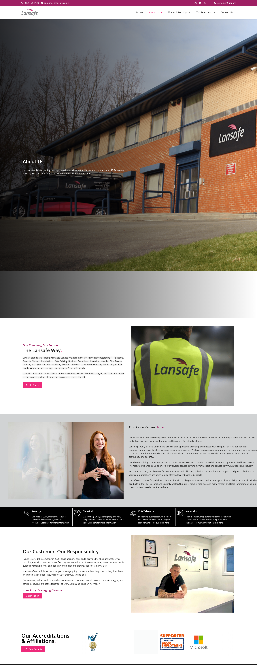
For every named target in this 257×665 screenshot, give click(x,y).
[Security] (26, 513)
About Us (153, 12)
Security (36, 511)
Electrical (88, 511)
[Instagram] (205, 3)
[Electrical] (77, 513)
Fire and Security (177, 12)
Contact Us (227, 12)
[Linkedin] (200, 3)
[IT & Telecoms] (133, 513)
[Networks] (180, 513)
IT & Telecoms (204, 12)
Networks (191, 511)
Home (139, 12)
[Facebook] (195, 3)
